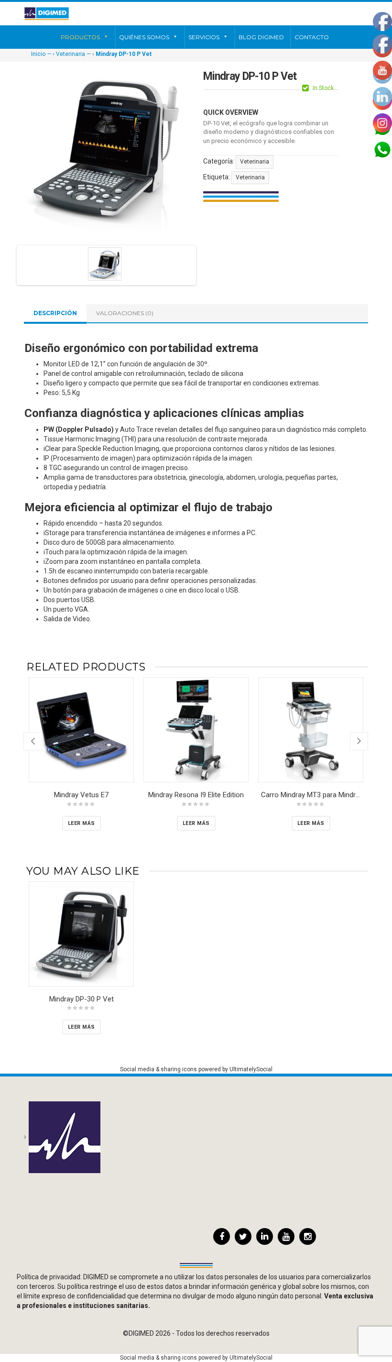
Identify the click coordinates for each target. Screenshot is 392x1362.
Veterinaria (70, 54)
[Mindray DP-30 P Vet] (81, 934)
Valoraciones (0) (124, 313)
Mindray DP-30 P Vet (81, 999)
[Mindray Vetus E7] (81, 730)
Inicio (38, 54)
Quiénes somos (144, 37)
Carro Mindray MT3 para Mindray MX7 (320, 795)
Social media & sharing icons (159, 1069)
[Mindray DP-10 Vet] (104, 264)
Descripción (55, 313)
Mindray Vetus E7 (81, 795)
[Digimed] (46, 13)
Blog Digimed (261, 37)
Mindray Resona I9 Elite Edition (196, 795)
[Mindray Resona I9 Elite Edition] (196, 730)
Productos (80, 37)
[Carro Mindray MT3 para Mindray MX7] (311, 730)
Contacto (311, 37)
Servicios (203, 37)
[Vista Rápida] (123, 772)
